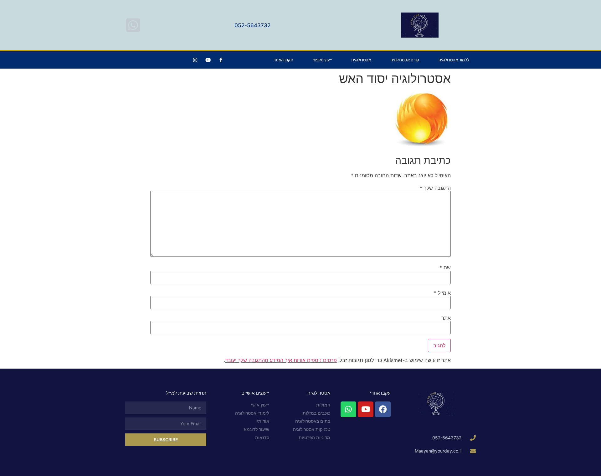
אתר (446, 317)
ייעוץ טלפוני (322, 59)
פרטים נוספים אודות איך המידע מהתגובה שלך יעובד (281, 360)
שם (445, 267)
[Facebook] (383, 409)
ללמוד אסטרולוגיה (454, 59)
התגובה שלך (435, 187)
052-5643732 (252, 25)
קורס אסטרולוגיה (404, 59)
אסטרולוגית (361, 59)
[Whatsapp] (348, 409)
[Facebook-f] (220, 60)
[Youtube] (208, 60)
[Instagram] (195, 60)
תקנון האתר (283, 59)
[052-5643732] (133, 25)
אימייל (442, 292)
